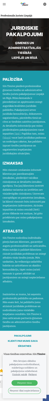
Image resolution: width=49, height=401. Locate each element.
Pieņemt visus (24, 383)
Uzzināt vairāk (19, 374)
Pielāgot (32, 374)
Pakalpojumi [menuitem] (22, 335)
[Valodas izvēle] (44, 4)
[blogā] (7, 137)
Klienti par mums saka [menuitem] (23, 341)
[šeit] (17, 133)
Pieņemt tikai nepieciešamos (24, 390)
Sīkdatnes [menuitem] (24, 346)
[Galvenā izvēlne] (4, 4)
